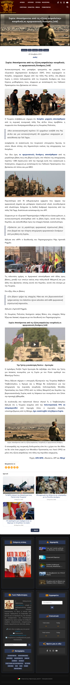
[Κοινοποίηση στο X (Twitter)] (9, 467)
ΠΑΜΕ (26, 666)
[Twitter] (61, 2)
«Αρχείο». (18, 631)
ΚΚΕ (16, 666)
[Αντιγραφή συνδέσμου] (14, 467)
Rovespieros (12, 656)
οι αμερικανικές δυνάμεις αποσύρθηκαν (38, 154)
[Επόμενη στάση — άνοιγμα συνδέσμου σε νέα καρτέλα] (18, 561)
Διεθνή (35, 57)
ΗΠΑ (29, 50)
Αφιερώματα (18, 658)
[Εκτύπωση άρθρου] (17, 467)
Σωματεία (31, 7)
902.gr (62, 458)
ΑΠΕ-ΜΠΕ (39, 458)
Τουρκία (46, 50)
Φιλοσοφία (45, 2)
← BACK (35, 530)
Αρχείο (22, 2)
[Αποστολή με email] (11, 467)
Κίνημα (10, 666)
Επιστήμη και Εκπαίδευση (14, 663)
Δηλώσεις (24, 50)
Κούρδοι (35, 50)
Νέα (21, 666)
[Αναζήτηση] (67, 7)
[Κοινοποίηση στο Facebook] (6, 467)
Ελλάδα (21, 661)
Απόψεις (31, 2)
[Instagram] (64, 2)
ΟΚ (52, 607)
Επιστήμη (23, 7)
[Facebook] (58, 2)
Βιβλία (38, 7)
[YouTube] (67, 2)
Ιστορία (38, 2)
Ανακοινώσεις (23, 656)
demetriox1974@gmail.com (18, 635)
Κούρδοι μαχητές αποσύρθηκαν (51, 119)
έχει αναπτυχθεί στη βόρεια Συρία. (48, 411)
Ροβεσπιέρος (46, 7)
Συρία (40, 50)
